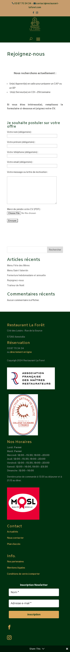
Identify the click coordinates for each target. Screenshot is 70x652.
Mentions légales (16, 567)
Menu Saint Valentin (17, 270)
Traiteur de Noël (15, 285)
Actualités (12, 531)
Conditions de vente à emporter (23, 574)
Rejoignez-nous (15, 280)
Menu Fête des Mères (18, 265)
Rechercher (55, 249)
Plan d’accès (13, 544)
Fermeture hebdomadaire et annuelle (26, 275)
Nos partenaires (15, 561)
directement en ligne (21, 352)
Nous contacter (15, 538)
